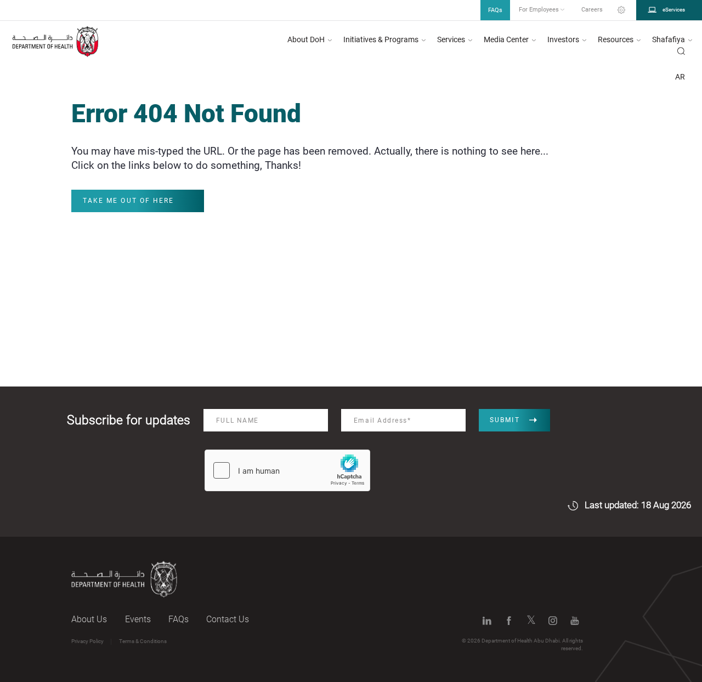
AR (680, 76)
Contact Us (227, 619)
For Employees (540, 9)
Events (138, 619)
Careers (592, 9)
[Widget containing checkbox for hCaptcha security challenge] (287, 470)
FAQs (178, 619)
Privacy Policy (87, 641)
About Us (89, 619)
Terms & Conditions (143, 641)
